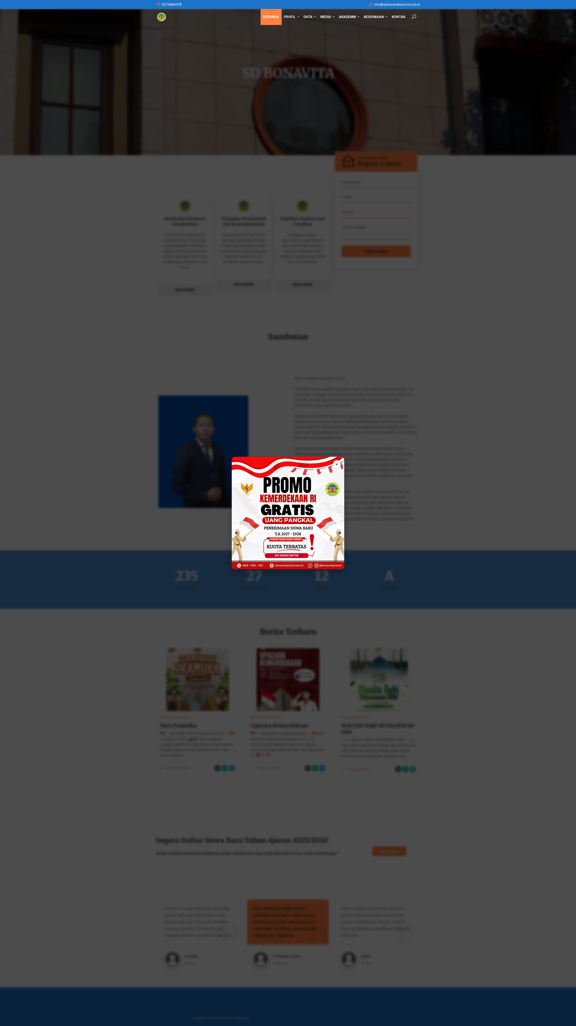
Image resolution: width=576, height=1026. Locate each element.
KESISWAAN (374, 17)
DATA (308, 17)
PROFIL (290, 17)
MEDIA (326, 17)
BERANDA (271, 17)
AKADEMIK (348, 17)
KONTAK (398, 17)
